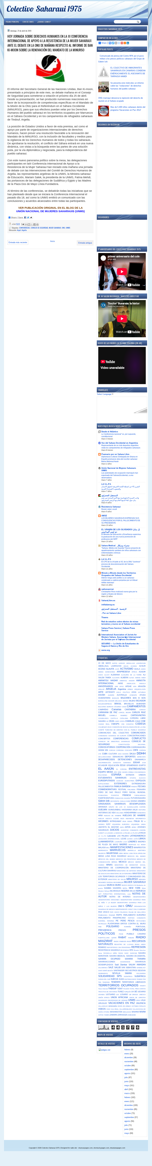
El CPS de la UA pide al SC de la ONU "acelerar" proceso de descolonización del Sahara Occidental (121, 564)
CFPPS (122, 721)
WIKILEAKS (127, 1012)
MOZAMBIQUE (118, 882)
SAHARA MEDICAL (117, 956)
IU (142, 821)
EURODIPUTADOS (106, 781)
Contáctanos (28, 22)
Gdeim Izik (104, 801)
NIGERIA (125, 891)
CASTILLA (114, 718)
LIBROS (142, 839)
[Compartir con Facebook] (34, 224)
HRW (100, 815)
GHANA (134, 801)
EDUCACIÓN (113, 765)
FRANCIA (126, 795)
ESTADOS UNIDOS (136, 775)
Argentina (122, 689)
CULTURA (113, 754)
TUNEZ (121, 992)
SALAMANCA (103, 967)
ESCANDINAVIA (140, 772)
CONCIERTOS (104, 738)
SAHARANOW (125, 962)
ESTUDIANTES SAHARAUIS (112, 778)
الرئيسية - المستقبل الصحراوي (113, 609)
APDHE (128, 686)
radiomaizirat (107, 589)
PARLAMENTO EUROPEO (134, 915)
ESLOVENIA (102, 775)
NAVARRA (117, 888)
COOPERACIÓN (123, 747)
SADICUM (133, 953)
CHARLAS (129, 721)
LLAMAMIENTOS (106, 842)
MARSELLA (132, 850)
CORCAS (112, 750)
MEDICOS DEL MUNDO (137, 856)
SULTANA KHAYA (130, 979)
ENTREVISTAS (137, 769)
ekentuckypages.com (101, 1148)
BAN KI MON (139, 698)
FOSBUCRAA (103, 795)
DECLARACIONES (104, 757)
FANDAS (134, 786)
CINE (143, 721)
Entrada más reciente (18, 242)
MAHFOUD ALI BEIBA (137, 844)
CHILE (137, 721)
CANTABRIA (130, 709)
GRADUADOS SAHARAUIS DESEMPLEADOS (122, 804)
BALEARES (126, 698)
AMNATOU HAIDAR (127, 680)
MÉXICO (131, 862)
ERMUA (131, 772)
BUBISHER (141, 704)
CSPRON (142, 750)
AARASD (122, 663)
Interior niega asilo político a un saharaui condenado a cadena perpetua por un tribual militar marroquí (119, 580)
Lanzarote (111, 836)
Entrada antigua (85, 243)
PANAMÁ (112, 915)
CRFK (135, 750)
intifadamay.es (108, 605)
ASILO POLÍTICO (123, 692)
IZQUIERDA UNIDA (138, 824)
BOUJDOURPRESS (105, 704)
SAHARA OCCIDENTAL (136, 956)
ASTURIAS (142, 692)
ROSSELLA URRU (110, 953)
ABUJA (126, 666)
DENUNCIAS (118, 757)
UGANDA (101, 994)
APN (134, 686)
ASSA (134, 692)
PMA (100, 927)
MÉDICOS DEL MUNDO (106, 859)
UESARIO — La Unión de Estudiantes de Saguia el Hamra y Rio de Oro (120, 645)
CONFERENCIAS (24, 227)
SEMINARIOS (103, 973)
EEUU (122, 765)
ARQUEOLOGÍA (140, 689)
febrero (127, 1049)
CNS (122, 724)
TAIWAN (139, 979)
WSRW (142, 1012)
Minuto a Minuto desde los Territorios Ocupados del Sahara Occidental (118, 574)
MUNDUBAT (102, 885)
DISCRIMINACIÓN (104, 762)
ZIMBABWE (132, 1015)
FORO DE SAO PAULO (109, 792)
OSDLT (130, 909)
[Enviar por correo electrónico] (26, 224)
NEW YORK (134, 888)
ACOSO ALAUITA (106, 669)
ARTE (100, 692)
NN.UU (133, 891)
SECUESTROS (131, 970)
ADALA (137, 669)
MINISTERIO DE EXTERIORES (121, 873)
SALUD (117, 967)
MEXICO (122, 862)
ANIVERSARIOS (105, 686)
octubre (127, 1065)
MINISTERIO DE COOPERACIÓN (113, 868)
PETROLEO (102, 924)
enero (126, 1053)
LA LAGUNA (108, 833)
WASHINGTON (116, 1012)
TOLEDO (126, 989)
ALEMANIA (115, 675)
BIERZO (125, 701)
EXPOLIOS (141, 781)
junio (126, 1081)
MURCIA (111, 885)
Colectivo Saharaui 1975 (44, 9)
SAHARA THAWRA (135, 959)
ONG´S (121, 906)
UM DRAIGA (133, 994)
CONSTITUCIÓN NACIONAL (132, 744)
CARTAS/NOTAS (138, 715)
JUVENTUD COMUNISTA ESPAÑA (133, 830)
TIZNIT (120, 989)
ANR (116, 686)
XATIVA (100, 1015)
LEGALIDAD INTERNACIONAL (109, 839)
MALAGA (102, 847)
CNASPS (115, 724)
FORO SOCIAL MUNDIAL (134, 792)
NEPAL (125, 888)
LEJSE (123, 839)
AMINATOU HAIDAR (108, 680)
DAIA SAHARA (123, 754)
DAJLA (133, 754)
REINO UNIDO (140, 944)
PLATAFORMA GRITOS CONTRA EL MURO (127, 924)
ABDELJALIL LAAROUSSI (109, 666)
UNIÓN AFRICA (104, 997)
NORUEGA (141, 891)
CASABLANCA (103, 718)
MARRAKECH (103, 850)
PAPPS (119, 915)
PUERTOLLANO (104, 938)
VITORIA (106, 1012)
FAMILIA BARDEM (122, 786)
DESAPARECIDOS (106, 759)
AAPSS (114, 663)
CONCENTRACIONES (136, 736)
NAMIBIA (107, 888)
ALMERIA (124, 678)
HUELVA (101, 818)
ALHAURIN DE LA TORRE (131, 675)
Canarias (116, 709)
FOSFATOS (115, 795)
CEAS (111, 721)
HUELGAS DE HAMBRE (134, 815)
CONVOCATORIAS (106, 747)
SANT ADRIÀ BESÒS (105, 970)
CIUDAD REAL (104, 724)
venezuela (112, 1006)
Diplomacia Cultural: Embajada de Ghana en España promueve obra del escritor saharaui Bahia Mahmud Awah (119, 459)
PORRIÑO (127, 927)
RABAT (122, 937)
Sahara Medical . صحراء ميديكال (115, 545)
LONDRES (132, 842)
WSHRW (135, 1012)
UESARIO (142, 992)
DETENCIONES (125, 759)
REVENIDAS (124, 950)
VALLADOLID (103, 1006)
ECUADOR (102, 765)
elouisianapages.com (117, 1148)
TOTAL (132, 989)
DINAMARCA (140, 759)
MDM (121, 853)
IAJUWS (116, 818)
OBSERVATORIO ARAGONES (108, 900)
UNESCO (142, 994)
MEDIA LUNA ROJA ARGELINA (135, 853)
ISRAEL (130, 821)
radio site (73, 1148)
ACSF (117, 669)
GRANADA (102, 807)
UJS (117, 994)
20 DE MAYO (104, 663)
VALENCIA (141, 1003)
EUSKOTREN (129, 781)
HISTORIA (142, 810)
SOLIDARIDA (141, 973)
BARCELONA (103, 701)
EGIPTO (142, 765)
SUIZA (121, 979)
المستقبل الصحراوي (109, 495)
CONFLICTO (139, 738)
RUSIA (120, 953)
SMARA (128, 973)
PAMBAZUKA (102, 915)
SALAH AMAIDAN (137, 965)
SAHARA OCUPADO (109, 959)
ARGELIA (111, 689)
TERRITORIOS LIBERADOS (134, 982)
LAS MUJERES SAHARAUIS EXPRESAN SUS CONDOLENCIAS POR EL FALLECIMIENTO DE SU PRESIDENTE (120, 520)
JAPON (127, 827)
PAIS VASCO (103, 912)
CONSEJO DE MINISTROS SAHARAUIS (114, 741)
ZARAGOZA (122, 1015)
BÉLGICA (118, 701)
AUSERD (111, 695)
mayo (126, 1085)
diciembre (128, 1057)
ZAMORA (113, 1015)
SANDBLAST (141, 967)
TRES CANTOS (140, 989)
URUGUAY (102, 1003)
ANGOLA (142, 683)
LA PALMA (126, 833)
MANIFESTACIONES (121, 847)
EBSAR (136, 762)
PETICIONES (141, 921)
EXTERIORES (120, 783)
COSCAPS (128, 750)
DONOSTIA (117, 762)
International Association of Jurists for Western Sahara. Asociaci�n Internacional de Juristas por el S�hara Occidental (121, 637)
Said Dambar (121, 965)
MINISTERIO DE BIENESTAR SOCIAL (130, 865)
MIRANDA (142, 879)
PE (117, 921)
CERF (117, 721)
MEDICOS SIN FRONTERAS (126, 859)
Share (104, 43)
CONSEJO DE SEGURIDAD (39, 227)
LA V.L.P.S (106, 484)
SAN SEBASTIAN (128, 967)
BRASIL (117, 704)
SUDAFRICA (128, 976)
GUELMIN (102, 810)
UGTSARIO (110, 994)
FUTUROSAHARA (138, 798)
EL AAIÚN (106, 768)
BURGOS (110, 707)
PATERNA (110, 921)
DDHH (141, 753)
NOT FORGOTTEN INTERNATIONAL (112, 894)
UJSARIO (124, 994)
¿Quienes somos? (44, 22)
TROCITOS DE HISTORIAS (107, 992)
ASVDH (101, 695)
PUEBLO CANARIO (136, 934)
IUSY (108, 824)
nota (129, 894)
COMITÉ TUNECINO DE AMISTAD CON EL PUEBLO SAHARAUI (122, 730)
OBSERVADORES (139, 897)
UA (132, 992)
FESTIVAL (122, 789)
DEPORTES (130, 757)
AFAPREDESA (123, 672)
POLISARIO (112, 926)
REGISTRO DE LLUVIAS (123, 944)
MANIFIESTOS (140, 847)
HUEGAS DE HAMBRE (112, 815)
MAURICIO (102, 853)
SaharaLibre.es (108, 600)
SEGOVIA (142, 970)
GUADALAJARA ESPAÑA (136, 807)
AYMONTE (133, 695)
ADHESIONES (110, 672)
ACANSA (134, 666)
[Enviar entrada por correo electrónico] (22, 224)
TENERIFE (116, 982)
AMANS (137, 678)
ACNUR (142, 666)
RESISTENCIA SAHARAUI (109, 950)
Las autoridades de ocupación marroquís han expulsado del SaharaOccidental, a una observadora (119, 475)
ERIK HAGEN (123, 772)
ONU (63, 227)
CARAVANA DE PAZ (107, 712)
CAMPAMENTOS (136, 706)
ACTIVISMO (126, 668)
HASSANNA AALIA (130, 810)
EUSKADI (120, 781)
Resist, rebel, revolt (109, 509)
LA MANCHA (118, 833)
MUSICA (125, 885)
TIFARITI (143, 986)
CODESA (140, 724)
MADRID (123, 844)
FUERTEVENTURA (106, 798)
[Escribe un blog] (28, 224)
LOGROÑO (118, 842)
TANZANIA (106, 982)
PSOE (121, 934)
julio (126, 1077)
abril (126, 1089)
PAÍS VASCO (114, 912)
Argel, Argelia (22, 230)
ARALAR (101, 689)
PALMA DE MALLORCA (137, 912)
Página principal (12, 22)
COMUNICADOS (138, 733)
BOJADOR (141, 701)
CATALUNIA (124, 718)
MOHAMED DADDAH (105, 882)
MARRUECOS (118, 850)
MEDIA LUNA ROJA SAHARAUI (112, 856)
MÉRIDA (114, 862)
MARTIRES (142, 850)
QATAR (113, 938)
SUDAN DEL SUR (104, 979)
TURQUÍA (127, 992)
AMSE (104, 516)
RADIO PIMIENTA (120, 941)
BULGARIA (102, 707)
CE (107, 721)
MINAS (109, 865)
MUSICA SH (132, 885)
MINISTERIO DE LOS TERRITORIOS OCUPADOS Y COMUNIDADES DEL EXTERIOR (122, 876)
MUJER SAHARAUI (55, 227)
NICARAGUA (115, 891)
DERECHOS (141, 757)
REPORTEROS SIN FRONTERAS (119, 947)
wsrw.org (105, 650)
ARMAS (130, 689)
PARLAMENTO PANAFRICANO (112, 918)
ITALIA (137, 821)
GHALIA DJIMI (125, 801)
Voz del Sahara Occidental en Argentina (119, 443)
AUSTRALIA (122, 695)
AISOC (100, 675)
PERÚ (123, 921)
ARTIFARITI (110, 692)
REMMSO (102, 947)
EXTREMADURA (139, 784)
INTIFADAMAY (115, 821)
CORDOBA (120, 750)
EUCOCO (142, 778)
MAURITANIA (112, 853)
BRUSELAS (129, 704)
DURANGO (127, 762)
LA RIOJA (142, 833)
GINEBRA (142, 801)
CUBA (104, 754)
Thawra (104, 617)
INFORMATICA (141, 818)
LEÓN (136, 839)
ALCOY (107, 675)
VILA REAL (115, 1009)
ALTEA (131, 678)
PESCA (131, 921)
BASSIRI (111, 701)
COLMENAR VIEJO (105, 727)
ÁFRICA (134, 672)
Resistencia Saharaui (111, 507)
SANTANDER (119, 970)
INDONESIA (130, 818)
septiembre (129, 1069)
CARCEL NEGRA (125, 712)
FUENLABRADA (140, 795)
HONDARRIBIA (130, 813)
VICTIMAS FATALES (139, 1006)
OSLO (135, 909)
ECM (144, 762)
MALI (108, 847)
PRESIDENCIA (104, 930)
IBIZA (122, 818)
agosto (127, 1073)
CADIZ (124, 707)
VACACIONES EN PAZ (121, 1003)
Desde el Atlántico (109, 432)
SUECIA (114, 979)
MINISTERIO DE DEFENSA (126, 871)
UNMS (68, 227)
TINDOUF (112, 988)
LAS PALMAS (123, 836)
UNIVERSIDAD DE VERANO (118, 1000)
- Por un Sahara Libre (111, 613)
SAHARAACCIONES (106, 962)
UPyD (143, 1000)
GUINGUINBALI (114, 810)
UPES (138, 1000)
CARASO (142, 709)
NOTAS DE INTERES (120, 897)
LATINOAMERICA (138, 836)
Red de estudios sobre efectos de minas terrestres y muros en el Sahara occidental (120, 622)
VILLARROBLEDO (125, 1009)
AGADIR (142, 672)
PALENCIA (124, 912)
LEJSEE (130, 839)
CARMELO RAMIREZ (118, 715)
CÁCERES (117, 707)
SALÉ (110, 967)
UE (135, 991)
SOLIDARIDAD (106, 976)
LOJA (125, 842)
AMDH (143, 678)
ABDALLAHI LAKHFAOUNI (136, 663)
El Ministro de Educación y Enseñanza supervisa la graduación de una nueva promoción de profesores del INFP (121, 536)
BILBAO (132, 701)
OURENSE (142, 909)
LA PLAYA (133, 833)
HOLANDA (120, 813)
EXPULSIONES (103, 784)
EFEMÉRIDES (132, 765)
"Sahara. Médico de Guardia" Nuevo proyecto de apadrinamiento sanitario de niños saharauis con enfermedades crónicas (121, 550)
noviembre (128, 1061)
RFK (131, 950)
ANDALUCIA (131, 683)
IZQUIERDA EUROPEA (120, 824)
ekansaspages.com (85, 1148)
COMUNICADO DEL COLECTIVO (113, 733)
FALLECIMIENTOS (105, 786)
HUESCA (109, 818)
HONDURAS (141, 813)
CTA (99, 754)
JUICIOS (114, 830)
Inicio (52, 241)
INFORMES (103, 821)
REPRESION (138, 947)
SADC (126, 953)
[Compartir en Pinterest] (37, 224)
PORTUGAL (141, 927)
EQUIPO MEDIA (105, 772)
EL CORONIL (121, 769)
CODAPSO (130, 724)
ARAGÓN (142, 686)
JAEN (122, 827)
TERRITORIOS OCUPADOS (118, 985)
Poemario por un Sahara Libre (115, 454)
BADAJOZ (115, 698)
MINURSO (132, 879)
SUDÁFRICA (140, 976)
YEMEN (106, 1015)
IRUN (124, 821)
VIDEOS (102, 1009)
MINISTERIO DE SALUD (117, 879)
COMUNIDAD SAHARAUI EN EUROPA (112, 736)
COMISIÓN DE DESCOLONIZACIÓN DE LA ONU (129, 727)
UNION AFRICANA (119, 997)
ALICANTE (116, 678)
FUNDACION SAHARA (122, 798)
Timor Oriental (103, 989)
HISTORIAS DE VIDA (107, 813)
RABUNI (131, 938)
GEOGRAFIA (114, 801)
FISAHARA (141, 789)
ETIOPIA (133, 778)
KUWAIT (101, 833)
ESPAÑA (116, 774)
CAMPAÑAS (103, 709)
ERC (115, 772)
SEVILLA (116, 973)
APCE (121, 686)
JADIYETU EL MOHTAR (108, 827)
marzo (127, 1093)
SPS (119, 976)
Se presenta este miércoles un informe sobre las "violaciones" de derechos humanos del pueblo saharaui (127, 86)
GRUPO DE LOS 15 (117, 807)
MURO (118, 885)
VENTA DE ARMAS (124, 1006)
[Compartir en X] (31, 224)
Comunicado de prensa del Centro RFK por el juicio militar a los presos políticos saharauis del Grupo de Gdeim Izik (121, 59)
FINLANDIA (131, 789)
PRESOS (122, 930)
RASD (129, 941)
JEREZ (134, 827)
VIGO (108, 1009)
